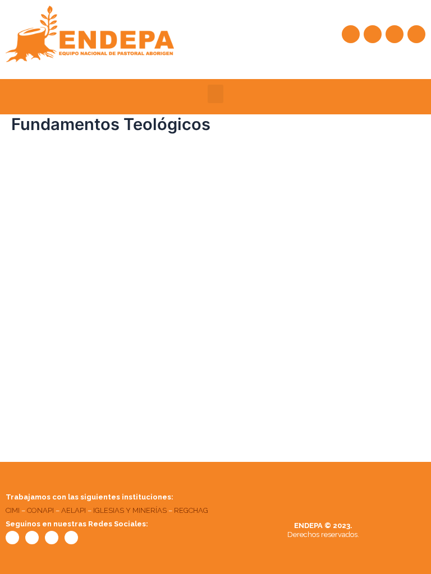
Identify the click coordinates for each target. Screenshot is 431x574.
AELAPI (73, 510)
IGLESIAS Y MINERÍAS (130, 510)
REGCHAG (191, 510)
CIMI (13, 510)
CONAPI (40, 510)
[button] (215, 94)
